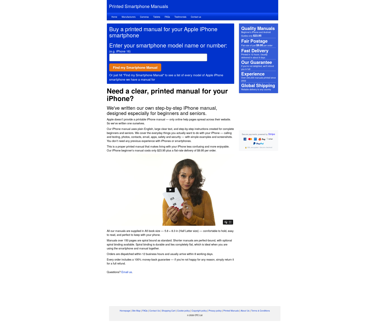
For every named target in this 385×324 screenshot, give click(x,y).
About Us (245, 310)
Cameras (144, 16)
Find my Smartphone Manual (135, 67)
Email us (126, 272)
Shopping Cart (168, 310)
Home (114, 16)
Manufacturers (129, 16)
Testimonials (180, 16)
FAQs (167, 16)
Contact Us (154, 310)
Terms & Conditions (260, 310)
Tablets (156, 16)
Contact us (196, 16)
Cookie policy (183, 310)
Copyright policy (199, 310)
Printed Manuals (231, 310)
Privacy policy (215, 310)
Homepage (125, 310)
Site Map (136, 310)
